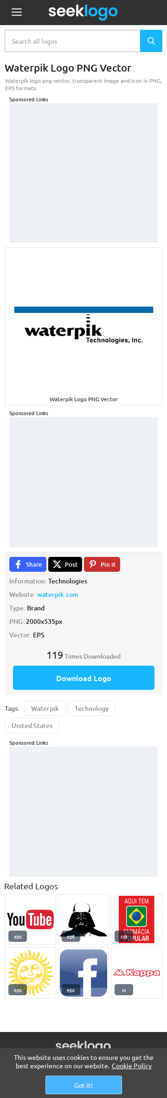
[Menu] (16, 12)
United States (32, 725)
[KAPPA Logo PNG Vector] (136, 973)
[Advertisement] (83, 161)
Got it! (83, 1085)
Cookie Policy (132, 1065)
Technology (92, 708)
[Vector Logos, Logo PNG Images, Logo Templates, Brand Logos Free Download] (83, 12)
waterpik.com (57, 594)
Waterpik (45, 708)
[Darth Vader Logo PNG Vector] (83, 920)
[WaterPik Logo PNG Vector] (30, 973)
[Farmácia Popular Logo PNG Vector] (136, 920)
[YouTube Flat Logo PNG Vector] (30, 920)
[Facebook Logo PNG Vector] (83, 973)
